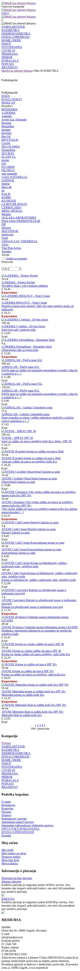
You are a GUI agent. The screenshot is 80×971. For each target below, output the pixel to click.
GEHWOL (8, 180)
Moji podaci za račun (13, 853)
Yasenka (6, 251)
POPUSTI (7, 64)
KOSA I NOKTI (11, 99)
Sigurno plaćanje (11, 881)
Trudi (4, 237)
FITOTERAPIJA (11, 47)
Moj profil (7, 850)
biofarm (6, 129)
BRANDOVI (9, 67)
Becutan (6, 123)
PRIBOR (6, 57)
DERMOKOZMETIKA (16, 33)
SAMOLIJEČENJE (13, 26)
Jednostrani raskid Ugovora (17, 822)
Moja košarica (9, 863)
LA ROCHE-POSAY (14, 204)
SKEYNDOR (9, 231)
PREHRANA (9, 53)
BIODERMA (9, 109)
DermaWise (8, 150)
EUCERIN (8, 166)
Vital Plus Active (11, 248)
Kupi (4, 336)
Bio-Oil (5, 136)
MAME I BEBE (11, 40)
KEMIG (6, 197)
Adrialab (6, 116)
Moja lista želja (10, 860)
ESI (3, 163)
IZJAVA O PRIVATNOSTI (17, 832)
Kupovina (7, 808)
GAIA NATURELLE (14, 177)
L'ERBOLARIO (11, 207)
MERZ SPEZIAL (12, 210)
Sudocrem (7, 234)
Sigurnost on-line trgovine (16, 878)
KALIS (5, 194)
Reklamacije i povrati (13, 818)
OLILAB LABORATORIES (18, 217)
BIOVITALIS (9, 139)
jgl (2, 190)
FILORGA (8, 170)
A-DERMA (8, 112)
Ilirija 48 (6, 187)
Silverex (6, 227)
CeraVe (5, 143)
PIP (3, 224)
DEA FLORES (10, 146)
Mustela (6, 214)
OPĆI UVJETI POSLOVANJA (20, 828)
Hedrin (5, 183)
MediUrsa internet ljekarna (17, 70)
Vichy (5, 244)
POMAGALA (10, 60)
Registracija (8, 805)
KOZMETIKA (10, 30)
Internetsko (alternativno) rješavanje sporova (27, 825)
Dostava (6, 815)
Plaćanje (6, 811)
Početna (6, 743)
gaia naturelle (9, 173)
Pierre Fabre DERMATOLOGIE (20, 221)
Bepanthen (7, 126)
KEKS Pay (8, 898)
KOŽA (5, 95)
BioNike (6, 133)
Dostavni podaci (11, 856)
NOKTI (6, 43)
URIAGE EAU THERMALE (19, 241)
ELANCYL (8, 156)
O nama (6, 801)
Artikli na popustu (16, 258)
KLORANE (8, 200)
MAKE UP (8, 102)
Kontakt (6, 835)
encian (5, 160)
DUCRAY (7, 153)
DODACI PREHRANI (15, 37)
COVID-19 (8, 50)
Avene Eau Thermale (13, 119)
